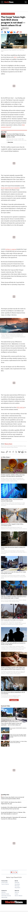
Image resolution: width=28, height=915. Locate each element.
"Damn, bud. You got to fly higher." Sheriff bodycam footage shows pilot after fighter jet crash (18, 736)
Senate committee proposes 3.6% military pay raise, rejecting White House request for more (13, 668)
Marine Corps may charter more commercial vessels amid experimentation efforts (12, 797)
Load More (14, 700)
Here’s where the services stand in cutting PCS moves (13, 548)
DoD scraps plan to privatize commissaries (12, 620)
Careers (16, 894)
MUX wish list (21, 407)
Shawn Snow (5, 28)
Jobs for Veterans (18, 895)
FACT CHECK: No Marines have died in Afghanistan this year (11, 802)
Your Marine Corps (8, 14)
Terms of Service (5, 884)
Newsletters (17, 884)
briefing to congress (10, 249)
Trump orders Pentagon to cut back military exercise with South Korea (18, 742)
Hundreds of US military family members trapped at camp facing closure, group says (13, 808)
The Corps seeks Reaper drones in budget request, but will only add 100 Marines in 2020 (15, 135)
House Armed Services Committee (10, 188)
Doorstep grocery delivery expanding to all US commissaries (13, 693)
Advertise (3, 892)
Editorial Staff (4, 897)
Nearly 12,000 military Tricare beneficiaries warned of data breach (12, 500)
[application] (14, 715)
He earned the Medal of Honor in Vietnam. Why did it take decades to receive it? (13, 813)
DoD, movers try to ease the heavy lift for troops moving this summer (13, 572)
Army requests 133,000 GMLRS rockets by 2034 (18, 728)
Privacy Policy (4, 882)
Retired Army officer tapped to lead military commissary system (12, 524)
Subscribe (17, 882)
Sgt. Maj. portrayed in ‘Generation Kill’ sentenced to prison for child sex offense (13, 818)
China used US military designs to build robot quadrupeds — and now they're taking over (11, 724)
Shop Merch (17, 887)
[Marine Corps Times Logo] (8, 2)
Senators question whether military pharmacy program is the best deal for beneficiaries (13, 475)
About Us (17, 892)
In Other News (5, 457)
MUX (15, 57)
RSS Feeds (17, 886)
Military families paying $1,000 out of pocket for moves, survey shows (13, 643)
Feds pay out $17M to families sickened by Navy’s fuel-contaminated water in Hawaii (13, 597)
